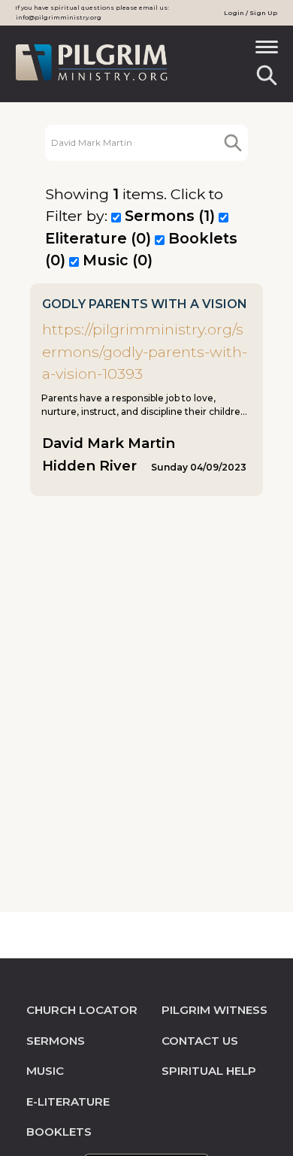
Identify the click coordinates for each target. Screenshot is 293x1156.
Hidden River (89, 465)
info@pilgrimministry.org (58, 17)
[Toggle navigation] (266, 52)
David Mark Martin (108, 443)
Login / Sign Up (250, 13)
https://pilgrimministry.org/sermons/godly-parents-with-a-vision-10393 (144, 351)
